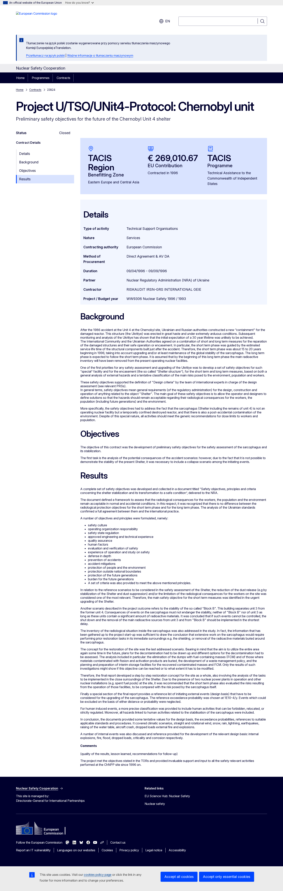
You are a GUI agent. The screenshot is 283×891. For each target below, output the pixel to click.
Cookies (107, 850)
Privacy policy (129, 850)
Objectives (27, 171)
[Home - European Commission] (36, 19)
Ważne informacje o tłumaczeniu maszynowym (100, 55)
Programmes (40, 78)
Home (20, 78)
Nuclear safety (155, 804)
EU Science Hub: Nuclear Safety (167, 796)
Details (24, 154)
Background (29, 162)
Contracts (63, 78)
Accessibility (177, 850)
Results (25, 179)
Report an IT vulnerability (33, 850)
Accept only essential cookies (226, 877)
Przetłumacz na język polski (45, 55)
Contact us (118, 842)
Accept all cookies (179, 877)
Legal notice (153, 850)
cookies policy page (97, 875)
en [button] (167, 21)
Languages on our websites (76, 850)
